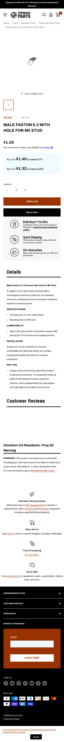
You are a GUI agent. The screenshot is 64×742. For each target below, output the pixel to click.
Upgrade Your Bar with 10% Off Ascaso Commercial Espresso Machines (32, 4)
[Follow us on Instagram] (18, 683)
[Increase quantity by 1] (25, 189)
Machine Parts (28, 23)
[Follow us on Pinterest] (25, 683)
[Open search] (44, 15)
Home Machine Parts (49, 23)
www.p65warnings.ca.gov (42, 471)
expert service (13, 576)
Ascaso (7, 117)
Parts (15, 23)
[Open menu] (5, 14)
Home (6, 23)
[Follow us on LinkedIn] (44, 683)
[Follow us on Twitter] (12, 683)
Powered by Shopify (11, 719)
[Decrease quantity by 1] (7, 189)
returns (11, 533)
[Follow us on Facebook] (5, 683)
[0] (58, 15)
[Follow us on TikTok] (38, 683)
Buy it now (32, 212)
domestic (44, 509)
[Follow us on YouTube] (31, 683)
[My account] (51, 15)
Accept (36, 737)
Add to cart (32, 201)
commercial (29, 509)
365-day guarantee (34, 505)
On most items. (32, 555)
